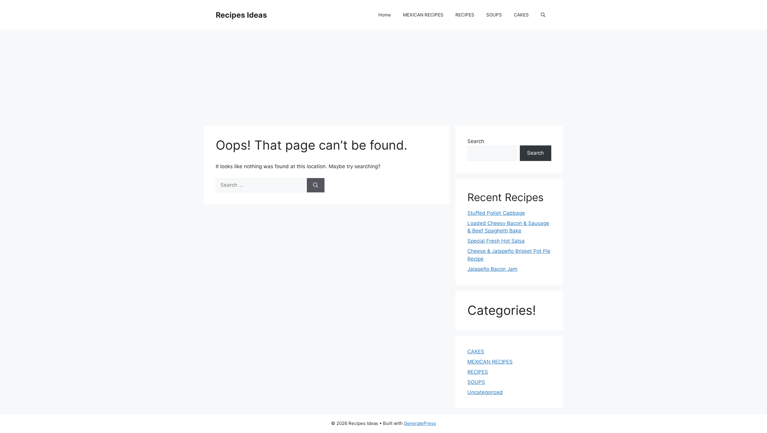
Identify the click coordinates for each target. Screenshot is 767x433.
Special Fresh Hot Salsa (496, 241)
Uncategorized (485, 392)
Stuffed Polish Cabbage (496, 213)
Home (384, 15)
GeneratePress (420, 423)
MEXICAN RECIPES (423, 15)
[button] (543, 15)
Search (475, 141)
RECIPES (464, 15)
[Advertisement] (383, 75)
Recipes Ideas (241, 14)
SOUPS (494, 15)
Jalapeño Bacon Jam (492, 269)
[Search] (315, 185)
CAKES (521, 15)
